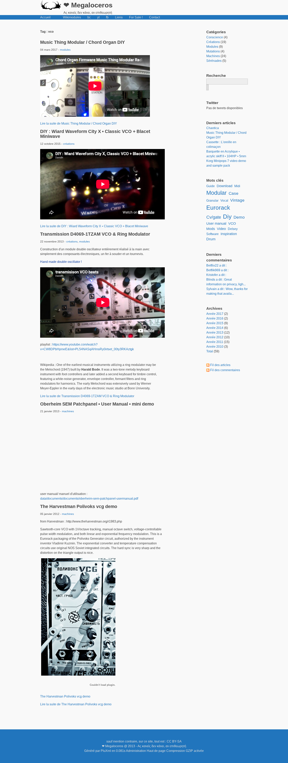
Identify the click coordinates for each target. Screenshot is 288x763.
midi (237, 186)
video (221, 229)
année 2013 (214, 332)
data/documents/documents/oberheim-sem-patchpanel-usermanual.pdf (89, 498)
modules (65, 49)
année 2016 (214, 318)
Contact (154, 17)
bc (89, 17)
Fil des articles (220, 365)
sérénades (214, 60)
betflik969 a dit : (217, 270)
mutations (213, 51)
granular (212, 200)
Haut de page (156, 750)
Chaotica (212, 128)
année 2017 (214, 313)
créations (68, 143)
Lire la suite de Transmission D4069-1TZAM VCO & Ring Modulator (87, 396)
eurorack (218, 207)
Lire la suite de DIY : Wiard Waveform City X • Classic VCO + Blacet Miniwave (94, 226)
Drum (211, 239)
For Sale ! (136, 17)
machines (68, 411)
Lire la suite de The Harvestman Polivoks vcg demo (75, 704)
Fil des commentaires (225, 370)
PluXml (106, 750)
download (224, 186)
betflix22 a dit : (216, 265)
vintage (237, 200)
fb (107, 17)
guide (210, 186)
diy (227, 216)
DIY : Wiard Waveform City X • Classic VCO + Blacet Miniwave (95, 134)
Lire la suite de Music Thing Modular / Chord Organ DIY (78, 123)
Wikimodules (72, 17)
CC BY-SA (174, 741)
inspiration (229, 234)
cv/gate (213, 217)
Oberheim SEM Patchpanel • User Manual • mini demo (97, 404)
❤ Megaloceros (87, 5)
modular (216, 193)
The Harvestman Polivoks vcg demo (78, 506)
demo (239, 217)
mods (210, 229)
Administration (136, 750)
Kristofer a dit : (216, 274)
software (212, 234)
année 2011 (214, 342)
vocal (224, 200)
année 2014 (214, 327)
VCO (232, 223)
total (210, 351)
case (233, 193)
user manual (216, 223)
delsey (233, 229)
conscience (214, 37)
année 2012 (214, 337)
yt (98, 17)
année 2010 (214, 346)
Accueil (45, 17)
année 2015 (214, 323)
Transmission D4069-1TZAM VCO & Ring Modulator (95, 234)
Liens (119, 17)
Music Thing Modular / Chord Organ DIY (82, 42)
